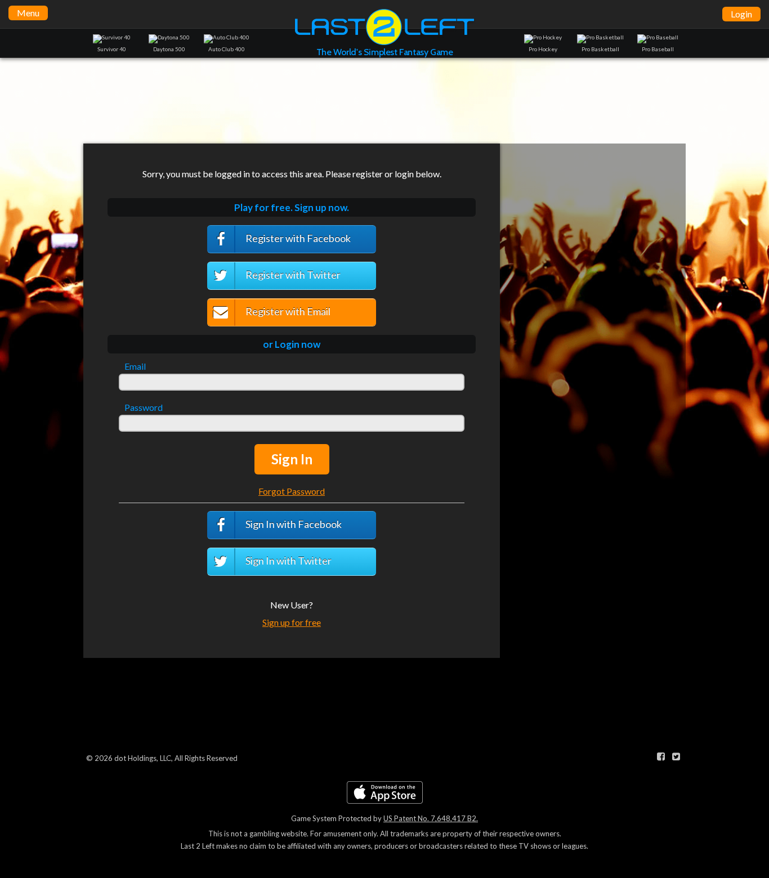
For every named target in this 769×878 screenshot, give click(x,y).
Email (135, 366)
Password (143, 407)
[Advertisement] (384, 100)
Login (741, 13)
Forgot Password (291, 491)
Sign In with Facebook (293, 524)
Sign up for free (291, 622)
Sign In (291, 459)
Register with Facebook (297, 238)
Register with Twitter (292, 274)
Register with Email (287, 311)
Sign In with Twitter (288, 560)
